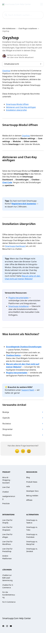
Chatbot (5, 492)
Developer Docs (32, 491)
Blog (28, 477)
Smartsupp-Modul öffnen (17, 104)
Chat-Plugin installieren (27, 28)
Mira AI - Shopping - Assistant (6, 480)
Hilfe (28, 486)
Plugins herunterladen (18, 297)
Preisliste (6, 503)
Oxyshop (6, 70)
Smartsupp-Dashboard (15, 246)
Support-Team (27, 390)
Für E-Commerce (8, 602)
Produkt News (31, 482)
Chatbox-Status (13, 355)
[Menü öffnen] (41, 4)
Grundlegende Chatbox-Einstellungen (24, 346)
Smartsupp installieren (18, 306)
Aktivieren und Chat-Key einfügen (21, 107)
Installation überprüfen (16, 110)
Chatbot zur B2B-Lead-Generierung (7, 578)
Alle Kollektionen (9, 28)
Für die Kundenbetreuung (8, 595)
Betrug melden (32, 495)
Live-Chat (6, 487)
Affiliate (29, 500)
